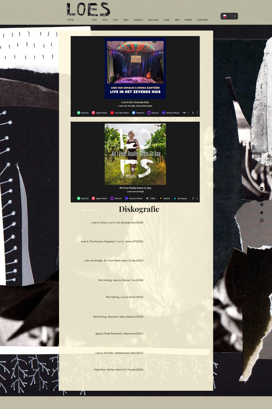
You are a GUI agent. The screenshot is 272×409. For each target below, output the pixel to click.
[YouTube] (261, 196)
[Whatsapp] (261, 220)
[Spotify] (261, 204)
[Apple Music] (261, 212)
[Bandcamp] (261, 188)
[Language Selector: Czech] (229, 16)
